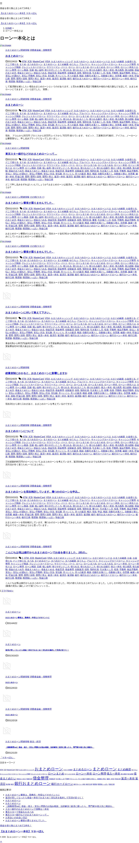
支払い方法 (41, 76)
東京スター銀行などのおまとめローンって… (31, 153)
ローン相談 (22, 70)
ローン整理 (10, 70)
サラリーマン (53, 67)
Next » (10, 591)
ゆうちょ (74, 64)
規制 (13, 396)
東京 (89, 174)
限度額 (12, 81)
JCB (29, 61)
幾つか (95, 509)
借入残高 (119, 70)
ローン (71, 67)
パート (64, 67)
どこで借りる (11, 64)
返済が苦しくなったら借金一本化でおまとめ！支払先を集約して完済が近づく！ (37, 650)
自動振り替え (107, 76)
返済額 (63, 78)
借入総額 (129, 70)
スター (64, 165)
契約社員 (87, 73)
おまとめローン (14, 56)
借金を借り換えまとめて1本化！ (16, 825)
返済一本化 (45, 78)
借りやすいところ (53, 70)
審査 (94, 220)
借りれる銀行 (95, 70)
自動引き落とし (92, 76)
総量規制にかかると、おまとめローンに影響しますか (36, 373)
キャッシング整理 (127, 64)
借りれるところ (80, 70)
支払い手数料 (28, 76)
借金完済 (52, 73)
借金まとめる (40, 73)
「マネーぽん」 (7, 757)
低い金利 (39, 70)
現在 (94, 512)
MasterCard (38, 61)
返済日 (55, 78)
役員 (108, 73)
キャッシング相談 (19, 564)
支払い (134, 73)
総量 (90, 393)
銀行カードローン (102, 78)
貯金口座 (19, 176)
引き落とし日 (98, 73)
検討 (89, 512)
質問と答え (33, 78)
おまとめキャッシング (62, 61)
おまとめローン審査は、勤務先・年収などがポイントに (27, 618)
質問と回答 (21, 78)
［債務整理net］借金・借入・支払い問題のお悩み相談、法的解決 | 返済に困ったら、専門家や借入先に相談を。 (49, 747)
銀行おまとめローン (82, 78)
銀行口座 (15, 179)
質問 (13, 78)
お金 (129, 558)
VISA (47, 61)
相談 (81, 76)
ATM (24, 61)
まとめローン (49, 64)
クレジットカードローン (34, 67)
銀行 (69, 78)
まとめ (23, 64)
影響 (106, 390)
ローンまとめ (82, 67)
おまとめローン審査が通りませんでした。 (29, 202)
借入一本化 (108, 70)
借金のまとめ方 (16, 171)
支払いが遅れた (13, 76)
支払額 (51, 76)
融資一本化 (128, 76)
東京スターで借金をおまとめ (19, 812)
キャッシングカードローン (104, 64)
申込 (100, 512)
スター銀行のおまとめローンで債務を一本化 (27, 809)
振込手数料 (124, 73)
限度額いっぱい (23, 81)
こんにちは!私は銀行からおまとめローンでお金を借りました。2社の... (46, 552)
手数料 (115, 73)
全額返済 (71, 73)
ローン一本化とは (129, 67)
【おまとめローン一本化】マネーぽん (18, 13)
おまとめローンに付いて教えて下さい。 (28, 312)
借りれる (67, 70)
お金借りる (130, 61)
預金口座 (37, 81)
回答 (79, 73)
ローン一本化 (112, 67)
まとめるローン (34, 64)
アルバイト (84, 64)
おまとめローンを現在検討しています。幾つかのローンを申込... (42, 491)
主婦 (31, 70)
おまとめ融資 (117, 61)
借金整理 (62, 73)
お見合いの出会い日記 (16, 817)
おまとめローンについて (19, 431)
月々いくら (60, 76)
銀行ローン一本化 (120, 78)
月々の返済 (72, 76)
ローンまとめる (97, 67)
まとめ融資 (63, 64)
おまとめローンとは (100, 61)
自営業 (118, 76)
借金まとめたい (25, 73)
